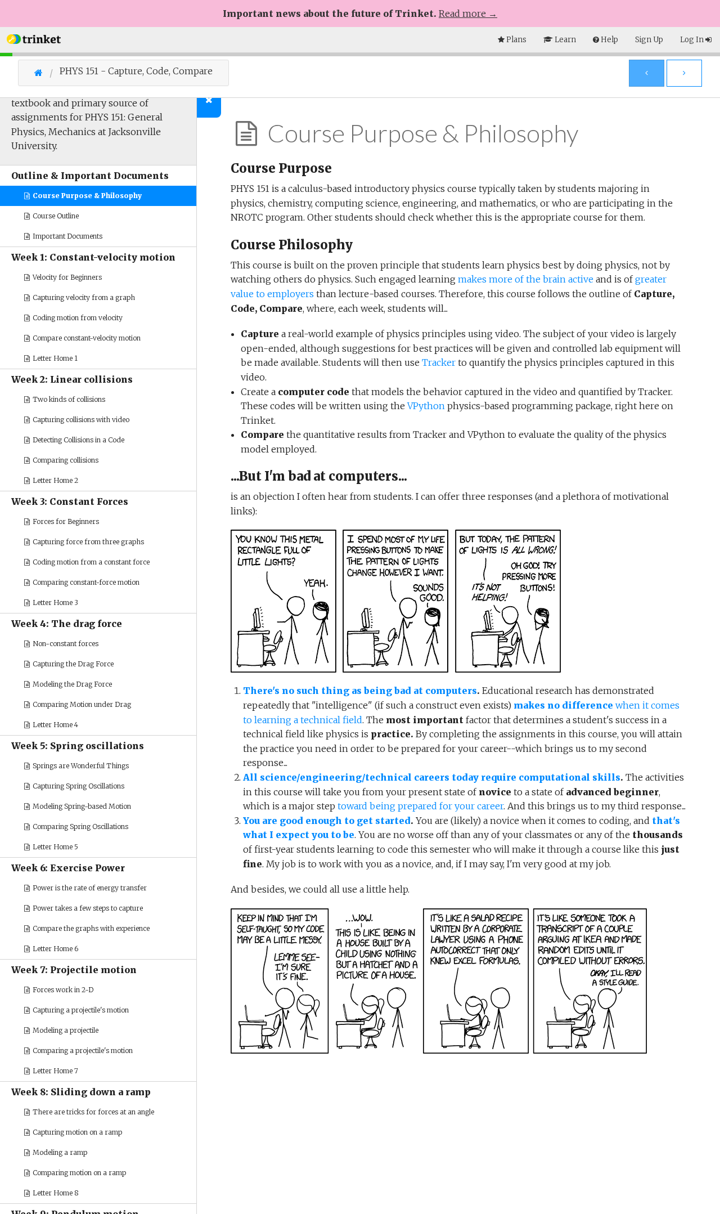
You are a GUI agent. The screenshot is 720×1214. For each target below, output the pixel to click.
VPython (426, 405)
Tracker (439, 362)
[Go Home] (47, 72)
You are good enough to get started (327, 820)
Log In (692, 39)
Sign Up (649, 39)
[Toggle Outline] (209, 100)
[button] (34, 38)
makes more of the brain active (525, 279)
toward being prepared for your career (420, 806)
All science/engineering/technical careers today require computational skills (431, 777)
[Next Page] (684, 73)
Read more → (468, 13)
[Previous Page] (646, 73)
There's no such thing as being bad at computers (360, 690)
